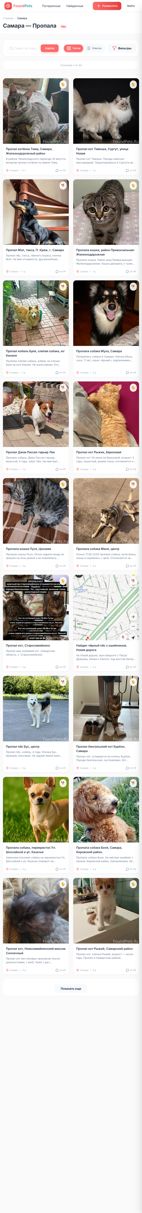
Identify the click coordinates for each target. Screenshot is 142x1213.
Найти (49, 48)
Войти (131, 5)
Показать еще (71, 988)
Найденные (74, 6)
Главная (8, 18)
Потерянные (51, 6)
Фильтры (124, 48)
